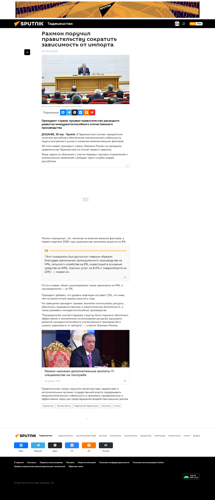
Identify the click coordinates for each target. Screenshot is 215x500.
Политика (115, 435)
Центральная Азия (86, 435)
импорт (117, 406)
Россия (103, 435)
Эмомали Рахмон (64, 406)
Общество (146, 435)
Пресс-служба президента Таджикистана (65, 106)
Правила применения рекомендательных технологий (39, 466)
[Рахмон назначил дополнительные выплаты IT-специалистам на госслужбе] (85, 348)
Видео (196, 435)
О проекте (19, 462)
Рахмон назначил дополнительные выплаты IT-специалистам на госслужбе (80, 373)
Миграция (159, 435)
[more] (125, 277)
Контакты (31, 462)
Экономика (106, 406)
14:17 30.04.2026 (49, 51)
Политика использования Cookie (148, 462)
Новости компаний (87, 462)
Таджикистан (48, 406)
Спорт (187, 435)
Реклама (70, 462)
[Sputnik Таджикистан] (30, 27)
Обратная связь (76, 466)
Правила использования (51, 462)
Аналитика (174, 435)
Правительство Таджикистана (86, 406)
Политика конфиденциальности (114, 462)
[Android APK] (191, 477)
